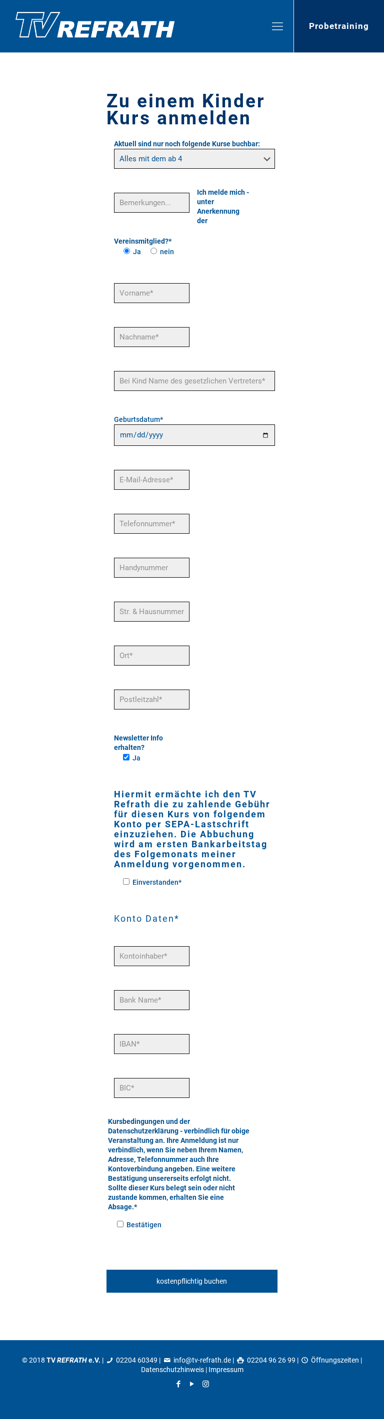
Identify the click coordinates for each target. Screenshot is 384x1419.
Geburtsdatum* (138, 419)
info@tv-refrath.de (202, 1360)
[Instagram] (205, 1384)
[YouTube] (192, 1384)
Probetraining (339, 26)
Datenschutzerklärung (143, 1131)
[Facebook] (179, 1384)
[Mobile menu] (277, 26)
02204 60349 (137, 1360)
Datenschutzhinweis (172, 1370)
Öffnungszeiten (335, 1360)
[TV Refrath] (95, 26)
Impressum (226, 1370)
